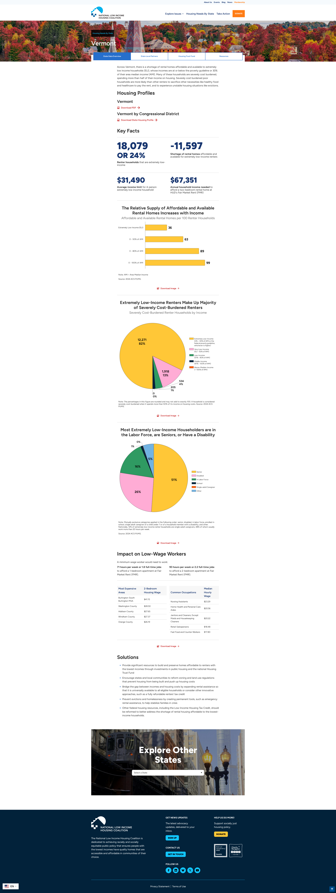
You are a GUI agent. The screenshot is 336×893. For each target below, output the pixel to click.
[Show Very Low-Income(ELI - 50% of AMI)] (199, 350)
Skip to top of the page (332, 889)
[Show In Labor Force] (200, 479)
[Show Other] (196, 491)
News (229, 2)
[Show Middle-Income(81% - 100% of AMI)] (200, 362)
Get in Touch (175, 854)
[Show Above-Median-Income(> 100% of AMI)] (201, 368)
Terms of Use (179, 886)
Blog (223, 2)
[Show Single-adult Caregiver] (203, 487)
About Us (208, 2)
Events (217, 2)
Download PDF (128, 107)
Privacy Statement (160, 886)
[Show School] (197, 483)
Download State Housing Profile (137, 120)
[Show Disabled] (198, 476)
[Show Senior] (197, 472)
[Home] (107, 13)
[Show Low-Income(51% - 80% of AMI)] (199, 356)
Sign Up (172, 838)
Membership (239, 2)
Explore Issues (173, 13)
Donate (238, 13)
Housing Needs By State (200, 13)
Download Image (168, 288)
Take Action (223, 13)
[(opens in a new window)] (168, 870)
